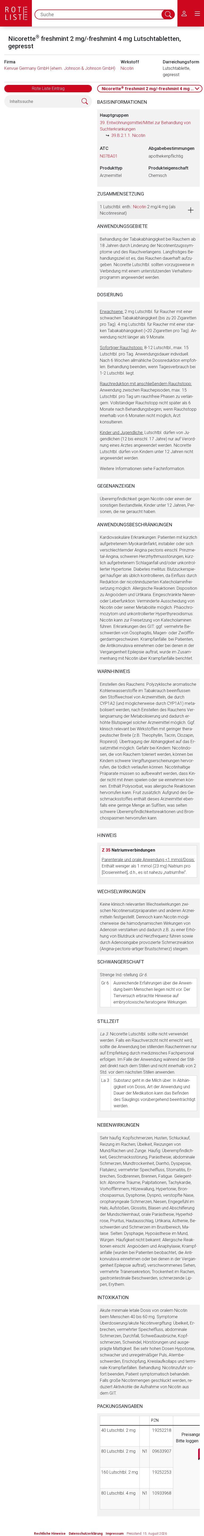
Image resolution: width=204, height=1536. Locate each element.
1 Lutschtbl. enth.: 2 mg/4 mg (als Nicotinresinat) (138, 210)
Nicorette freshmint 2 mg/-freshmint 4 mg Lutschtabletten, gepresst (152, 88)
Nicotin (127, 68)
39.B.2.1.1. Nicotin (128, 135)
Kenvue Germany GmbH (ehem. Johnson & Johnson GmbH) (59, 68)
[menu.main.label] (197, 13)
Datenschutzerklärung (86, 1533)
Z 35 (106, 850)
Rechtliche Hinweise (50, 1533)
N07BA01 (109, 156)
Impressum (115, 1533)
